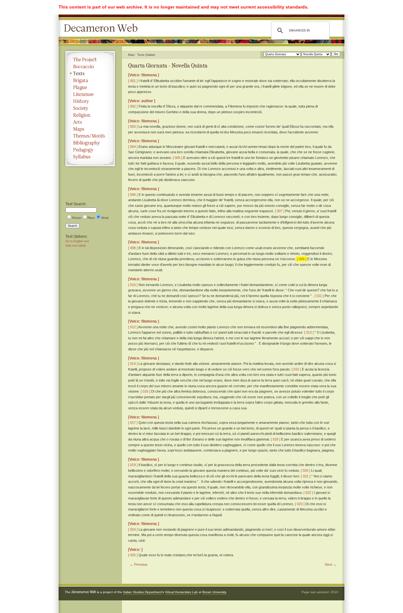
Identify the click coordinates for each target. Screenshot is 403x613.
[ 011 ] (319, 296)
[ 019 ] (133, 465)
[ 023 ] (299, 504)
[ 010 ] (133, 285)
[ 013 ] (309, 332)
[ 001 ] (133, 81)
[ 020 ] (305, 470)
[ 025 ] (133, 555)
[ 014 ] (133, 363)
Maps (90, 129)
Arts (90, 122)
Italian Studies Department (142, 592)
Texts (90, 73)
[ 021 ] (305, 476)
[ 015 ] (296, 369)
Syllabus (90, 156)
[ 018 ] (275, 439)
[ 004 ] (133, 147)
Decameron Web (103, 28)
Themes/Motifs (90, 135)
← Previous (139, 564)
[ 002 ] (133, 106)
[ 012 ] (133, 327)
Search (72, 225)
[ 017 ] (133, 422)
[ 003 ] (133, 126)
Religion (90, 115)
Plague (90, 87)
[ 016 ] (145, 391)
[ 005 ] (177, 158)
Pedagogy (90, 149)
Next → (331, 564)
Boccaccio (90, 66)
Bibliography (90, 142)
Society (90, 108)
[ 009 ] (301, 259)
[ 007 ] (279, 211)
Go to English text (77, 241)
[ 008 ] (133, 248)
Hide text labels (75, 245)
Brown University (214, 592)
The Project (90, 59)
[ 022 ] (308, 492)
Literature (90, 94)
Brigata (90, 80)
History (90, 101)
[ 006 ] (133, 194)
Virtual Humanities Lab (181, 592)
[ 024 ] (133, 529)
